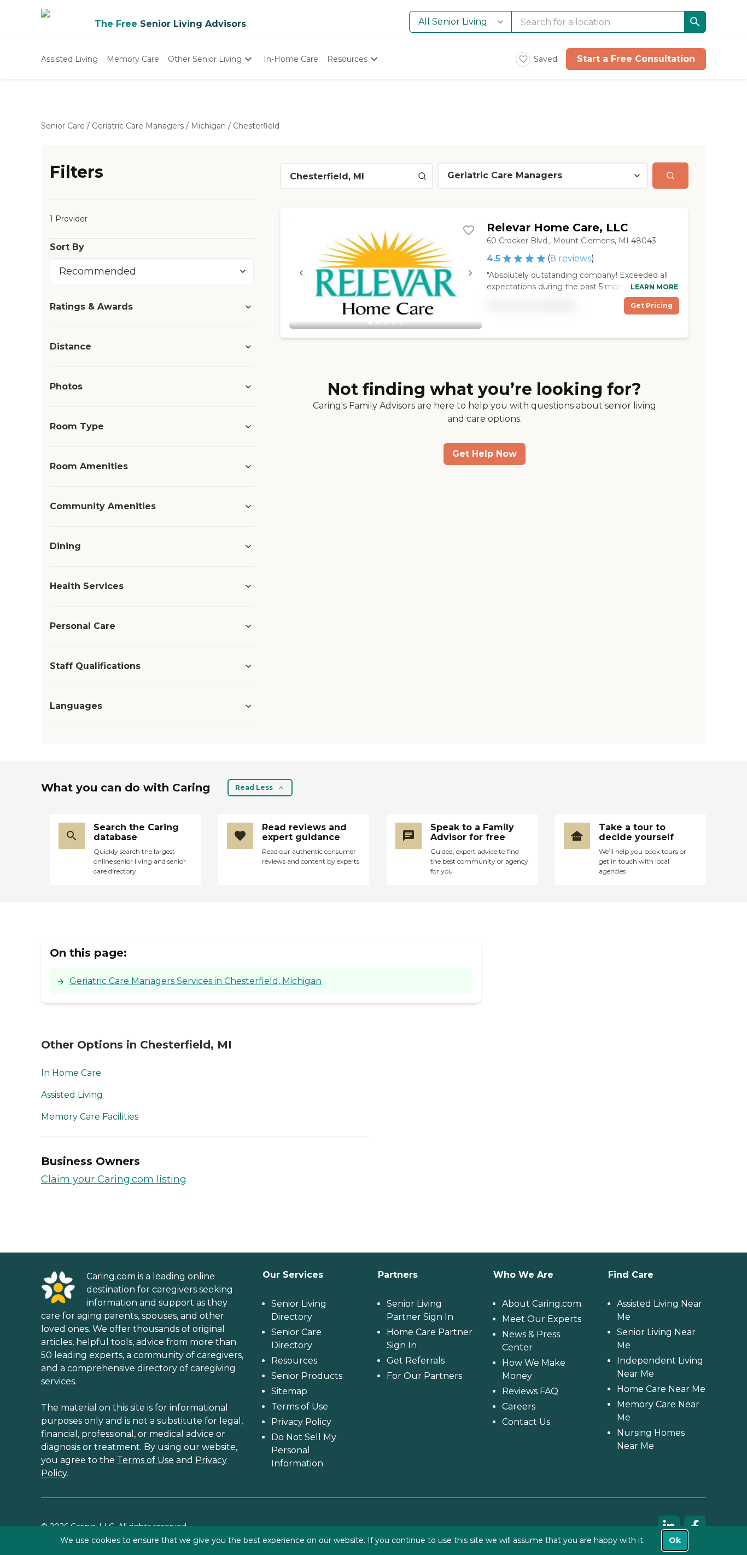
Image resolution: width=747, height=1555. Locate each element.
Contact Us (526, 1422)
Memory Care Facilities (89, 1116)
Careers (518, 1406)
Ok (675, 1540)
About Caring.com (541, 1303)
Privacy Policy (301, 1422)
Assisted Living (72, 1095)
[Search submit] (670, 175)
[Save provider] (468, 230)
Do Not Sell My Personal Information (303, 1450)
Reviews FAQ (530, 1391)
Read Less (254, 787)
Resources (294, 1360)
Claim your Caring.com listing (113, 1179)
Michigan (208, 126)
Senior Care (63, 126)
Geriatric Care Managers (138, 126)
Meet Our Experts (541, 1319)
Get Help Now (484, 454)
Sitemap (289, 1391)
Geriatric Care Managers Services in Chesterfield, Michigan (195, 981)
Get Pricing (652, 305)
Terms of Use (145, 1460)
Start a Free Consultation (636, 59)
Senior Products (306, 1376)
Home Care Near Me (661, 1389)
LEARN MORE (654, 287)
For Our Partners (424, 1376)
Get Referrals (416, 1360)
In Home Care (71, 1073)
